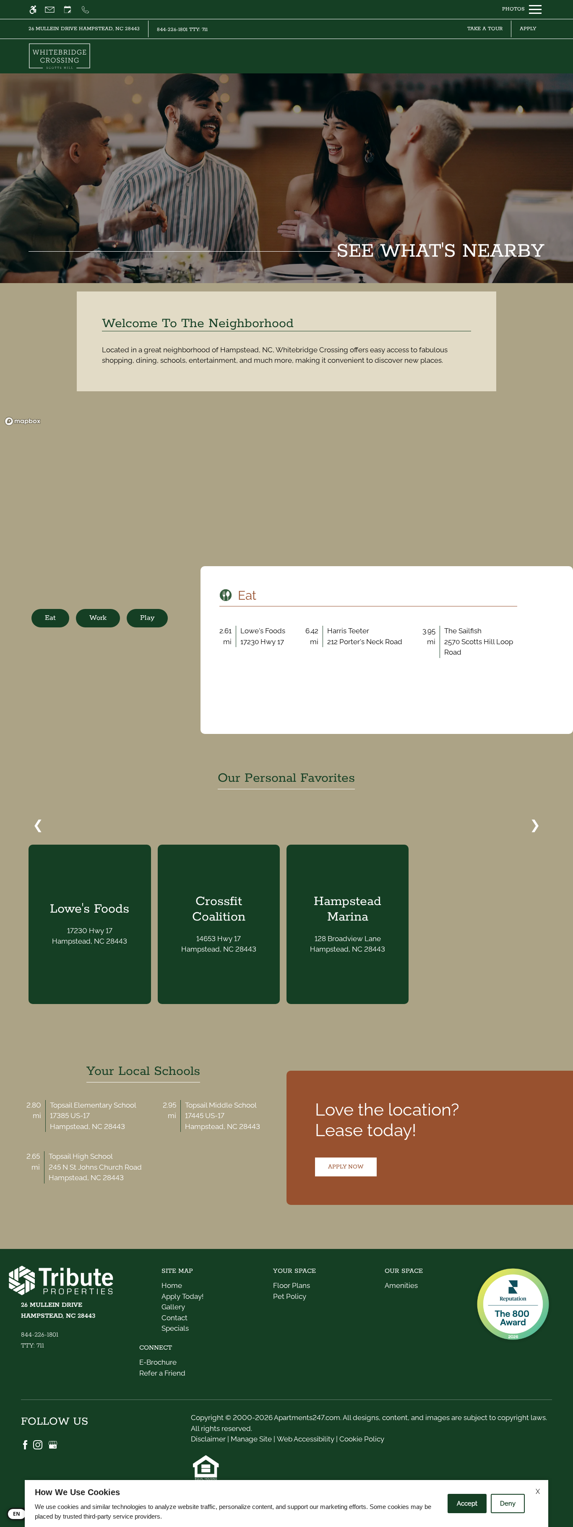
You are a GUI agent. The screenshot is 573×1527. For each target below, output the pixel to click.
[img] (60, 56)
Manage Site (251, 1439)
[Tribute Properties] (67, 1282)
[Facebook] (26, 1444)
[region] (286, 491)
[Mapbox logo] (22, 421)
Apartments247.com (307, 1417)
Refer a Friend (162, 1373)
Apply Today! (182, 1296)
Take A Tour (485, 29)
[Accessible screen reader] (37, 9)
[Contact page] (53, 9)
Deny (508, 1503)
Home (171, 1285)
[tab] (50, 618)
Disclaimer (208, 1439)
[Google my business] (53, 1444)
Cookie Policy (361, 1439)
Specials (175, 1328)
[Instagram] (38, 1444)
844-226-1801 (182, 29)
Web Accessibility (305, 1439)
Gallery (173, 1307)
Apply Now (346, 1167)
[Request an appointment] (71, 9)
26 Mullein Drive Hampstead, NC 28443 (84, 29)
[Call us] (89, 9)
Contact (174, 1318)
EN (17, 1513)
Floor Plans (291, 1285)
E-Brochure (158, 1362)
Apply (528, 29)
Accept (467, 1503)
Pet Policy (289, 1296)
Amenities (401, 1285)
